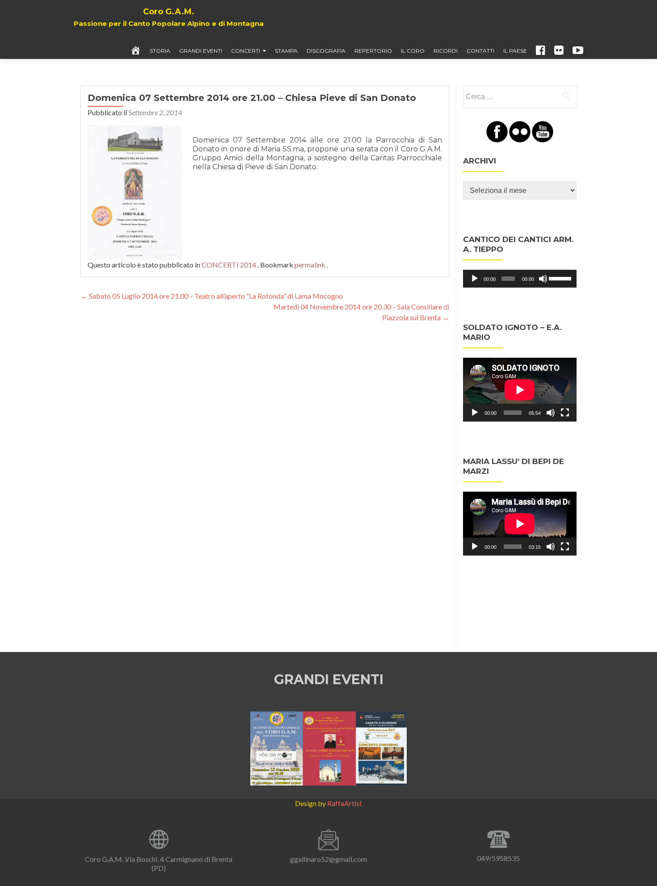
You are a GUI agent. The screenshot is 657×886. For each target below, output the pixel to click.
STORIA (160, 50)
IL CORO (413, 50)
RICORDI (446, 50)
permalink (311, 264)
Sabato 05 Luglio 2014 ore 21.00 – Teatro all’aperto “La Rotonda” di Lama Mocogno (211, 296)
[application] (520, 279)
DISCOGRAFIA (326, 50)
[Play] (474, 278)
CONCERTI (245, 50)
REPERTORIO (373, 50)
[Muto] (543, 278)
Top (636, 865)
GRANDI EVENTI (200, 50)
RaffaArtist (344, 803)
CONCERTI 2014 (229, 264)
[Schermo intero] (564, 412)
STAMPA (286, 50)
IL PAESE (515, 50)
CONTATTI (480, 50)
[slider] (560, 278)
